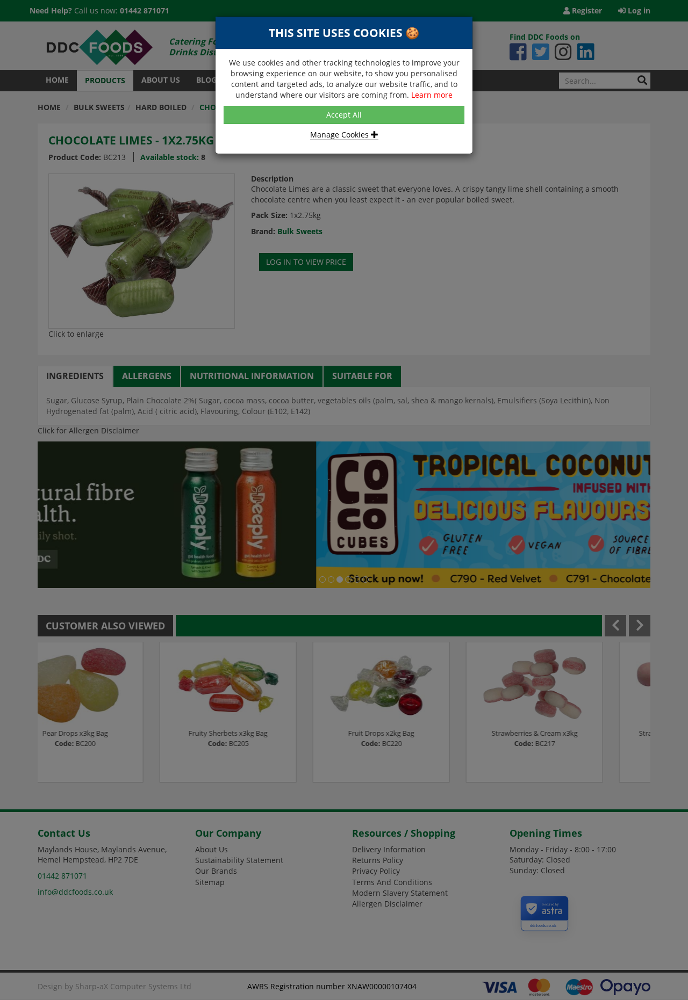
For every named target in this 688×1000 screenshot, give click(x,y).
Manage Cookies (340, 134)
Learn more (432, 95)
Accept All (344, 115)
